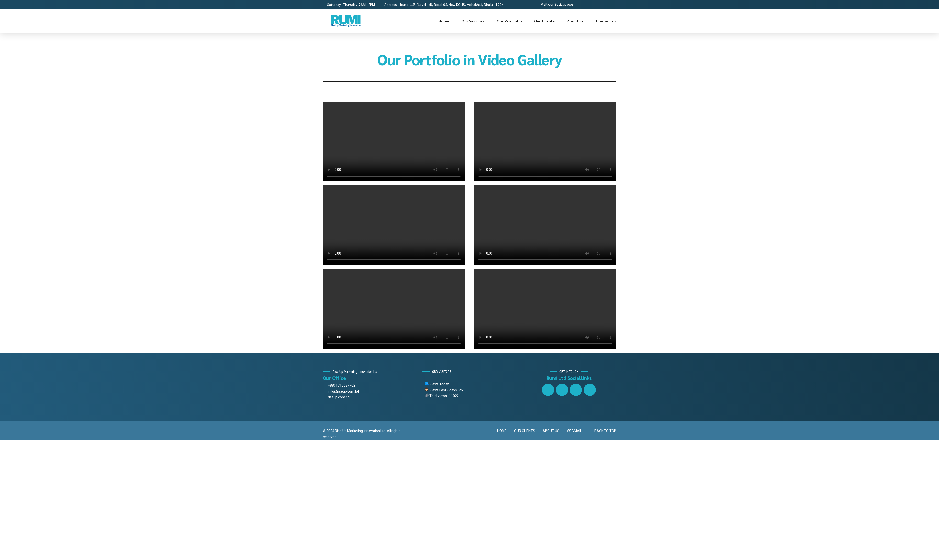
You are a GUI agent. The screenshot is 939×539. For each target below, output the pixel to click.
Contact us (606, 20)
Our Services (472, 20)
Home (443, 20)
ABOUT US (551, 431)
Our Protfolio (509, 20)
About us (575, 20)
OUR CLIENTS (524, 431)
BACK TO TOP (605, 431)
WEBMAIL (574, 431)
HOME (502, 431)
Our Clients (544, 20)
